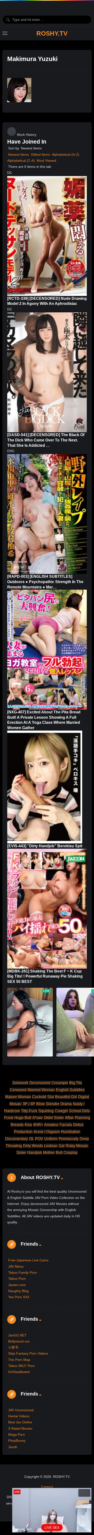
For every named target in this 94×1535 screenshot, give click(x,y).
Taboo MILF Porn (21, 1366)
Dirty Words (33, 1146)
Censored (18, 1090)
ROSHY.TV (51, 33)
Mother (49, 1152)
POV (39, 1139)
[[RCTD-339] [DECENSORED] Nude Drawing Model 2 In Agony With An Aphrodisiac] (47, 236)
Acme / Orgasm (47, 1132)
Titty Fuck (29, 1111)
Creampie (59, 1083)
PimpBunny (17, 1440)
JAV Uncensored (21, 1410)
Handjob (34, 1152)
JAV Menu (16, 1266)
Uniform (51, 1139)
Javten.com (17, 1285)
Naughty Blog (18, 1291)
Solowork (20, 1083)
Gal (62, 1146)
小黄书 (13, 1347)
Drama (66, 1104)
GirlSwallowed (19, 1372)
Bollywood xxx (19, 1341)
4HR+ (38, 1125)
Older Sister (54, 1118)
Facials (66, 1125)
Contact (47, 1487)
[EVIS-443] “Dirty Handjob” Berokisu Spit (44, 846)
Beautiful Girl (66, 1097)
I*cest (8, 1118)
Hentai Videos (18, 1416)
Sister (21, 1152)
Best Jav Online (20, 1422)
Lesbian (51, 1146)
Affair (69, 1118)
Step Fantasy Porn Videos (28, 1353)
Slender (52, 1104)
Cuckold (39, 1097)
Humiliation (70, 1132)
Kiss (28, 1125)
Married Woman (41, 1090)
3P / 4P (29, 1104)
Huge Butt (22, 1118)
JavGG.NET (17, 1335)
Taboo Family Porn (22, 1272)
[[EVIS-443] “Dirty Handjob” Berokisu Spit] (44, 787)
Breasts (17, 1125)
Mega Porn (16, 1434)
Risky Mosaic (77, 1146)
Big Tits (75, 1083)
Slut (50, 1097)
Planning (82, 1118)
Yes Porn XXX (18, 1297)
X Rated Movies (20, 1428)
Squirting (46, 1111)
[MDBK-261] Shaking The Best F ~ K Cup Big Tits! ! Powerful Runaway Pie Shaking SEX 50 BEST (45, 976)
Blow (40, 1104)
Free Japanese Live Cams (28, 1260)
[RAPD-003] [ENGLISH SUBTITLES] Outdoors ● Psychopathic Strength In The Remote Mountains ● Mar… (45, 581)
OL (31, 1139)
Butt (59, 1152)
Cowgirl (61, 1111)
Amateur (51, 1125)
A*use (37, 1118)
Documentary (16, 1139)
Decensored (39, 1083)
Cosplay (70, 1152)
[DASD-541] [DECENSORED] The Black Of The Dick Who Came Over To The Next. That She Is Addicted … (45, 440)
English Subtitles (70, 1090)
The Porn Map (19, 1360)
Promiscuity (69, 1139)
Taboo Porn (17, 1278)
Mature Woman (18, 1097)
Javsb (12, 1447)
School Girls (79, 1111)
